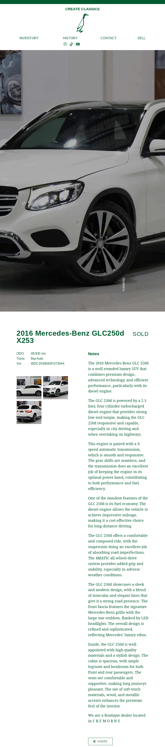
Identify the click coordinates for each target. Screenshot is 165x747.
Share (102, 741)
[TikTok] (71, 44)
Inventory (29, 38)
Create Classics (82, 9)
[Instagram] (65, 44)
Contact (109, 38)
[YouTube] (78, 44)
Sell (141, 38)
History (70, 38)
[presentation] (41, 316)
